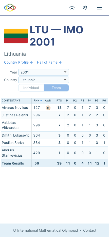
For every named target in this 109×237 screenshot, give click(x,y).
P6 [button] (104, 100)
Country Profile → (18, 62)
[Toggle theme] (72, 7)
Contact (89, 230)
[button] (36, 101)
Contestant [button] (11, 100)
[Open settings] (85, 7)
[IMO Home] (10, 8)
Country (10, 80)
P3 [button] (82, 100)
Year (13, 72)
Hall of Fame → (49, 62)
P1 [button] (68, 100)
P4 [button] (90, 100)
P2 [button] (75, 100)
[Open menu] (99, 7)
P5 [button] (97, 100)
